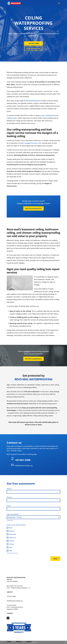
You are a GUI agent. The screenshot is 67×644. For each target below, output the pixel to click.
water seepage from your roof (30, 143)
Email (9, 506)
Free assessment (33, 48)
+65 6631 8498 (33, 43)
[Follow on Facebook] (8, 618)
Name (9, 489)
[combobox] (33, 517)
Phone (9, 497)
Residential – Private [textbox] (14, 517)
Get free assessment (33, 208)
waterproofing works (32, 101)
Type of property (13, 514)
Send (55, 559)
